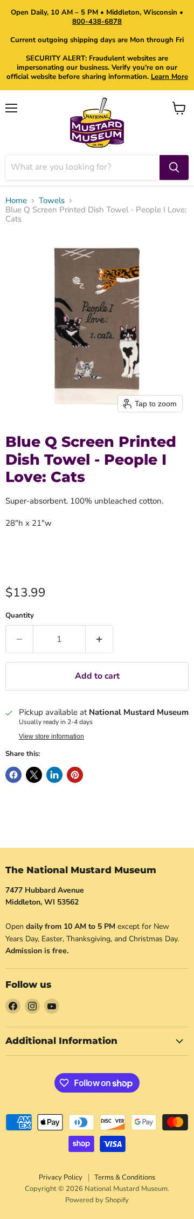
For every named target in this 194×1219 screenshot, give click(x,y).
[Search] (174, 167)
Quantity (19, 616)
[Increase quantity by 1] (99, 639)
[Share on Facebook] (13, 775)
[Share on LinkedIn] (54, 775)
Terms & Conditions (124, 1177)
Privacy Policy (60, 1177)
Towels (52, 200)
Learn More (169, 77)
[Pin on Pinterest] (75, 775)
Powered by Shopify (97, 1200)
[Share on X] (34, 775)
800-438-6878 (97, 21)
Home (16, 200)
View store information (51, 736)
